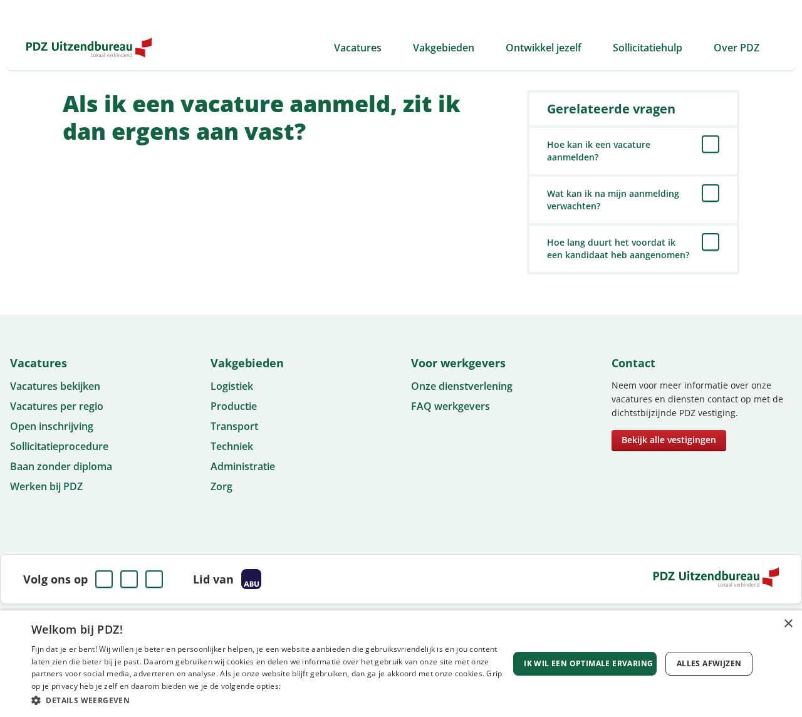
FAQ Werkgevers (636, 12)
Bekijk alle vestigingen (669, 440)
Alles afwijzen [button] (709, 663)
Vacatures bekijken (55, 386)
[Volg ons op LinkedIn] (129, 579)
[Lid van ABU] (251, 579)
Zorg (221, 486)
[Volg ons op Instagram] (154, 579)
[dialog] (401, 663)
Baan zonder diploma (61, 466)
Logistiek (232, 386)
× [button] (788, 624)
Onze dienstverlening (462, 386)
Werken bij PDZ (46, 486)
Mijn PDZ (704, 12)
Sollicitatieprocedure (59, 446)
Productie (234, 406)
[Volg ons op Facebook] (104, 579)
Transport (234, 426)
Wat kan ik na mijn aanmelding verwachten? (613, 199)
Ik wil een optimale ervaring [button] (588, 663)
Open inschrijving (51, 426)
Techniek (232, 446)
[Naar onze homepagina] (89, 48)
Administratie (243, 466)
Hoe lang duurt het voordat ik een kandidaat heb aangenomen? (618, 248)
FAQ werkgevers (450, 406)
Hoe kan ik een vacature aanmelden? (598, 151)
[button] (269, 700)
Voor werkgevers (550, 12)
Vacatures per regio (56, 406)
